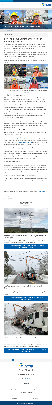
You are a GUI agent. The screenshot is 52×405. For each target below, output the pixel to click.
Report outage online (26, 376)
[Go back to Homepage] (26, 365)
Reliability (6, 196)
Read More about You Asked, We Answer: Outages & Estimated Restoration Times (26, 298)
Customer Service (45, 1)
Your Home (14, 395)
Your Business (36, 395)
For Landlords (14, 398)
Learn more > (42, 191)
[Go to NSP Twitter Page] (22, 370)
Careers (35, 389)
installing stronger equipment (25, 142)
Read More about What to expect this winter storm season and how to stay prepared (26, 350)
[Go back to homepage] (46, 5)
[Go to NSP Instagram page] (32, 370)
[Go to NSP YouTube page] (29, 370)
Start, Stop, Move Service (32, 1)
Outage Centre (6, 1)
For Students (35, 398)
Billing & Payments (35, 386)
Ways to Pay (19, 1)
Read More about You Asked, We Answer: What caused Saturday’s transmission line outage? (26, 246)
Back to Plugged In (44, 29)
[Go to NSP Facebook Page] (19, 370)
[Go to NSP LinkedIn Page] (26, 370)
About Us (8, 30)
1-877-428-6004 (26, 378)
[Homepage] (4, 30)
